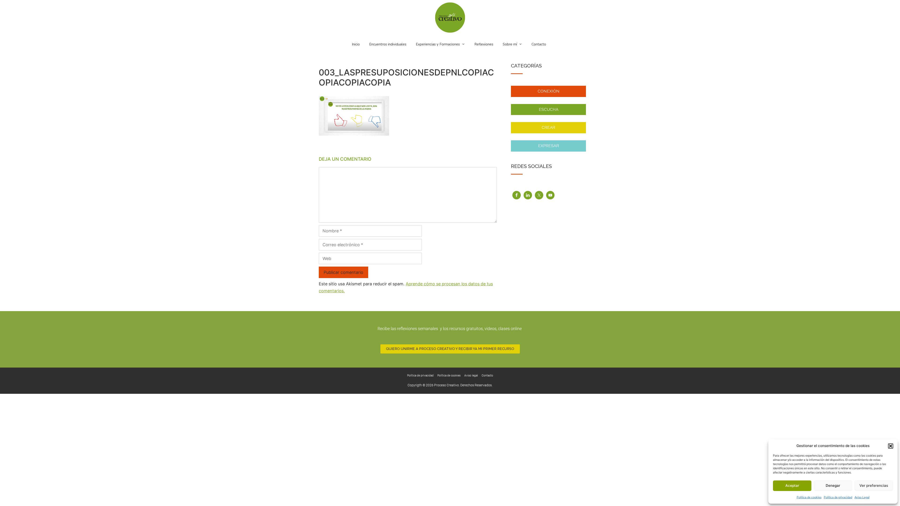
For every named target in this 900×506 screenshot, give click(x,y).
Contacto (539, 44)
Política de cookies (809, 497)
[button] (890, 446)
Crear (548, 127)
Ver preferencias (873, 485)
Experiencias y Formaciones (438, 44)
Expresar (548, 145)
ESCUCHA (548, 109)
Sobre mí (510, 44)
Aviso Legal (862, 497)
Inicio (356, 44)
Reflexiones (483, 44)
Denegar (833, 485)
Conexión (548, 91)
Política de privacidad (838, 497)
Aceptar (792, 485)
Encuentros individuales (387, 44)
